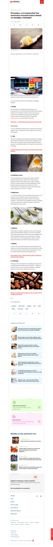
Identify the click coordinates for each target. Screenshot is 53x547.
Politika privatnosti (15, 536)
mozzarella (20, 308)
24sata (12, 524)
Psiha (12, 498)
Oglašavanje (13, 530)
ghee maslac (21, 306)
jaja (34, 306)
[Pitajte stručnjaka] (52, 534)
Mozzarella (15, 126)
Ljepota (12, 501)
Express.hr (27, 524)
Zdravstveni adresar (16, 510)
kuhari (39, 306)
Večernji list (13, 522)
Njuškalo (37, 522)
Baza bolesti (14, 513)
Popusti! (17, 524)
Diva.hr (27, 522)
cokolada (14, 306)
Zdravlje (13, 495)
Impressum (13, 532)
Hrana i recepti (14, 504)
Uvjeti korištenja (14, 534)
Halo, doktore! (14, 507)
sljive (27, 308)
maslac (13, 308)
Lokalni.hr (32, 522)
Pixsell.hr (22, 524)
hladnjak (29, 306)
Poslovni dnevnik (20, 522)
